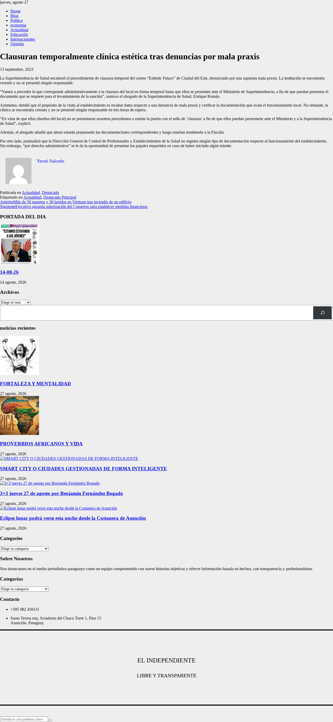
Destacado (50, 192)
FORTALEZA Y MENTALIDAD (35, 383)
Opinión (17, 44)
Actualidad (19, 30)
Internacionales (22, 39)
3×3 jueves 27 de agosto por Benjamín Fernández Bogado (61, 493)
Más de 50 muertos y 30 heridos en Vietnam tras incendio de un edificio (65, 202)
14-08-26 (9, 272)
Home (15, 11)
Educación (19, 34)
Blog (14, 16)
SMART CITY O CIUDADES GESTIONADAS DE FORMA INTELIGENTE (83, 468)
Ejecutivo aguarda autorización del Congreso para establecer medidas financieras (74, 206)
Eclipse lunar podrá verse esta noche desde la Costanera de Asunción (73, 518)
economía (18, 25)
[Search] (322, 312)
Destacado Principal (59, 197)
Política (16, 20)
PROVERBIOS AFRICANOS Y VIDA (41, 443)
